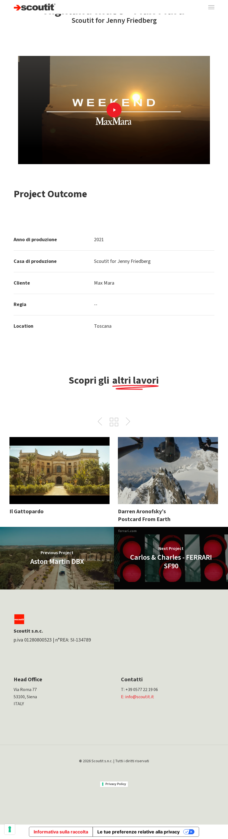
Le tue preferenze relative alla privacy (138, 832)
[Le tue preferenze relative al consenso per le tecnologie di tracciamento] (9, 829)
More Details (60, 466)
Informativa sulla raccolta (61, 832)
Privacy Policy (115, 784)
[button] (211, 7)
